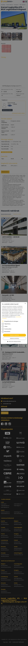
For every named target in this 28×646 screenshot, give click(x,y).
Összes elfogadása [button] (14, 335)
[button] (14, 341)
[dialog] (14, 323)
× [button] (25, 303)
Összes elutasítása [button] (14, 338)
